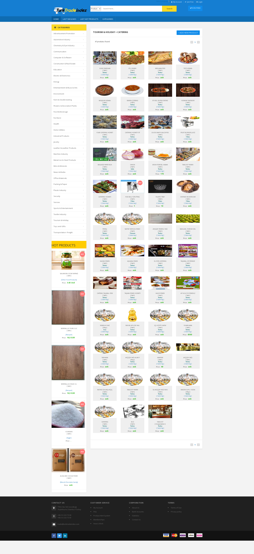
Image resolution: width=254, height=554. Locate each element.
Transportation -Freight (63, 232)
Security (57, 196)
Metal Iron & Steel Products (65, 160)
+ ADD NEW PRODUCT (188, 33)
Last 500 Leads (69, 19)
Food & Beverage (61, 112)
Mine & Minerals (60, 166)
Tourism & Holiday (61, 220)
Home (56, 19)
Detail (65, 254)
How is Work (98, 523)
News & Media (59, 172)
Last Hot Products (89, 19)
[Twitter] (59, 535)
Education (58, 69)
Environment (59, 94)
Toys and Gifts (60, 226)
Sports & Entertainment (63, 208)
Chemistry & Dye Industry (64, 45)
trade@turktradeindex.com (68, 524)
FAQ (95, 511)
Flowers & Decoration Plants (65, 106)
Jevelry (56, 142)
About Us (135, 508)
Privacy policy (176, 511)
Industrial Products (61, 136)
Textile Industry (60, 214)
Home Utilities (59, 130)
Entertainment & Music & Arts (66, 88)
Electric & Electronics (62, 75)
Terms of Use (176, 508)
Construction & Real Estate (64, 63)
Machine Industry (61, 154)
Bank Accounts (138, 511)
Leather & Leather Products (65, 148)
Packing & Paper (60, 184)
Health (56, 124)
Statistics (135, 515)
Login (200, 2)
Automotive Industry (62, 39)
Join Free (190, 2)
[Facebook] (54, 535)
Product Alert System (101, 515)
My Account (177, 2)
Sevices (57, 202)
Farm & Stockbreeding (63, 100)
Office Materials (60, 178)
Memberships (99, 519)
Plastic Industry (60, 190)
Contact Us (136, 519)
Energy (56, 82)
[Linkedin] (65, 535)
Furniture (57, 118)
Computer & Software (62, 57)
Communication (60, 51)
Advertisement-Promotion (64, 33)
